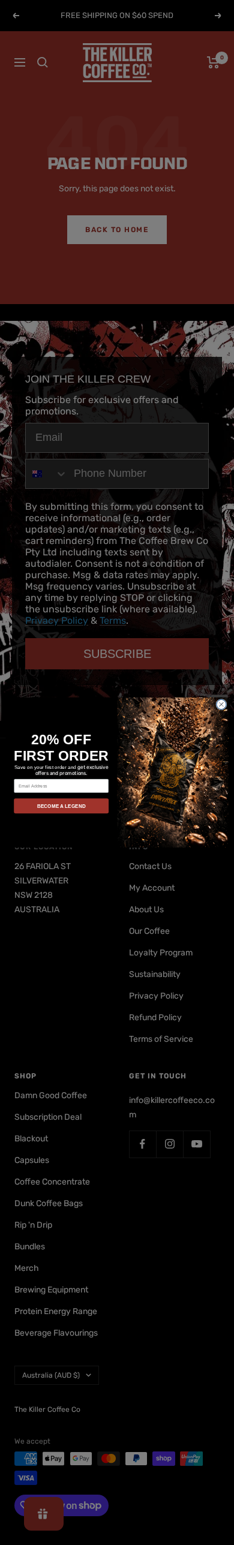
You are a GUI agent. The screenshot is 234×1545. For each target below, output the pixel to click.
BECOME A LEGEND (61, 805)
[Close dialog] (221, 704)
